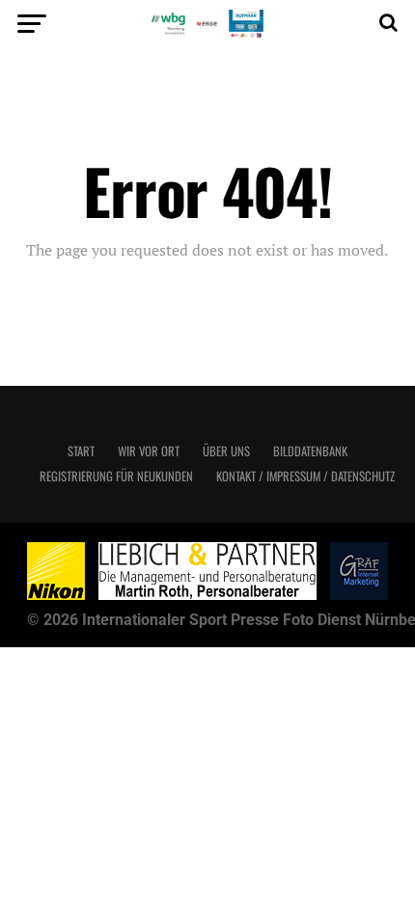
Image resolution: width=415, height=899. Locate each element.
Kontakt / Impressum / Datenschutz (305, 476)
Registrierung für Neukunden (116, 476)
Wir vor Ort (149, 451)
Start (81, 451)
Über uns (226, 451)
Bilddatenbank (310, 451)
